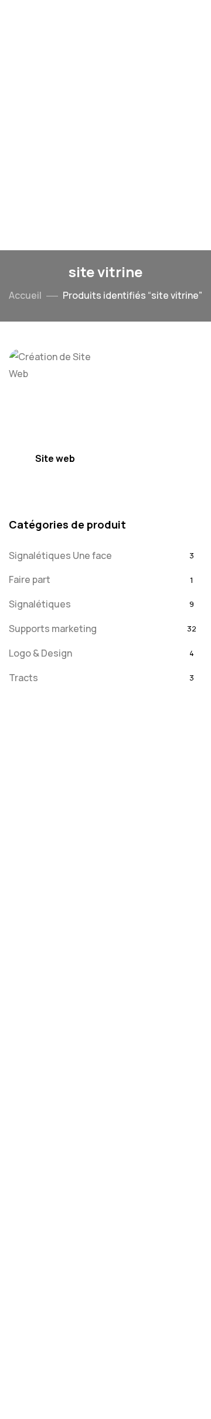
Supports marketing (53, 628)
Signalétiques (40, 604)
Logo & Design (40, 653)
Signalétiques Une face (60, 555)
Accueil (25, 295)
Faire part (29, 579)
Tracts (23, 677)
